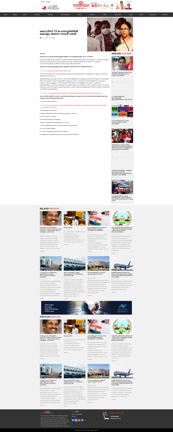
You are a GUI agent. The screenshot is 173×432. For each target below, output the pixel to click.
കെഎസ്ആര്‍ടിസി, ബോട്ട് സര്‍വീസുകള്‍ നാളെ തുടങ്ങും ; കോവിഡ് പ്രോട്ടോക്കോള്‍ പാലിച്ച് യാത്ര (122, 198)
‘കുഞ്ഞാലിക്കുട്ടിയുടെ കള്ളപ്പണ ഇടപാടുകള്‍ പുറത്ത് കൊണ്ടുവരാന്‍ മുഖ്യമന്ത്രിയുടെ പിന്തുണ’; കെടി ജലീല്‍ (122, 173)
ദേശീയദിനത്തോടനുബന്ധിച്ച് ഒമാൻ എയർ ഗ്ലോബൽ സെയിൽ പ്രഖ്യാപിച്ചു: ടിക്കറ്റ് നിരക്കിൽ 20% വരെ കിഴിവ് (122, 275)
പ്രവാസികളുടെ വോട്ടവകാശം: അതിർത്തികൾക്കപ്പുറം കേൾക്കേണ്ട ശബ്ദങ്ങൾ (97, 229)
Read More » (42, 251)
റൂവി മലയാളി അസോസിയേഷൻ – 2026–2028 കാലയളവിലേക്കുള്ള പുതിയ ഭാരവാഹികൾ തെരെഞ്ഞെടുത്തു (121, 230)
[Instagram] (85, 420)
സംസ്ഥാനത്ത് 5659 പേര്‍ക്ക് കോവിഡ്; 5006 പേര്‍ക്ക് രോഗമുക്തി (120, 122)
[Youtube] (79, 420)
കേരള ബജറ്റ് (68, 227)
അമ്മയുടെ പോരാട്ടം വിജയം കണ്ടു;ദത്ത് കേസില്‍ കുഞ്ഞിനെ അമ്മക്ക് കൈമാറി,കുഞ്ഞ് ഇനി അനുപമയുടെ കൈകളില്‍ (122, 147)
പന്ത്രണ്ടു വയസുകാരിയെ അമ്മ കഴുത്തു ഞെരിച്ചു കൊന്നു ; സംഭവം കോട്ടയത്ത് (122, 74)
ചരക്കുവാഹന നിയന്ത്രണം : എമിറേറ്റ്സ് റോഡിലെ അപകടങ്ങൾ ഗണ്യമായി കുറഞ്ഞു (49, 275)
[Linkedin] (82, 420)
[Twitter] (76, 420)
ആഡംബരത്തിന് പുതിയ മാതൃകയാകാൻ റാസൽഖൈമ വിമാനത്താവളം (73, 274)
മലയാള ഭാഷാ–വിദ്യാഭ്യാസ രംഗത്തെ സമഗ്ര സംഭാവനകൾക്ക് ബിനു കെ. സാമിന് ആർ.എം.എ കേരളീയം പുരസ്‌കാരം (50, 230)
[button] (72, 5)
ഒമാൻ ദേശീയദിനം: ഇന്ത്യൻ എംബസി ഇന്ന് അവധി (96, 273)
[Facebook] (73, 420)
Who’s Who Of (117, 413)
